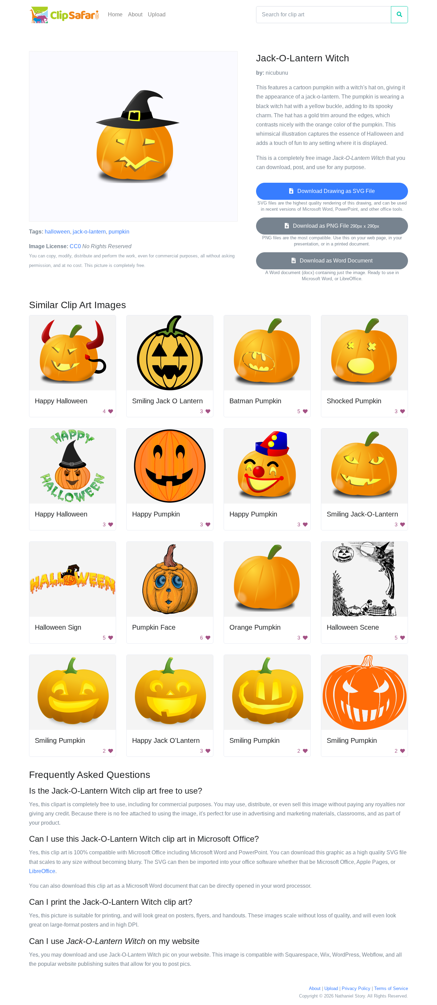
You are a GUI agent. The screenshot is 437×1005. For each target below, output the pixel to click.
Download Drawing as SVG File (334, 191)
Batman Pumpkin (255, 401)
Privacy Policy (356, 988)
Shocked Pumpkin (354, 401)
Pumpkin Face (153, 627)
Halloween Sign (58, 627)
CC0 (75, 246)
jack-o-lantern (89, 232)
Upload (157, 14)
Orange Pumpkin (255, 627)
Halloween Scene (353, 627)
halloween (57, 232)
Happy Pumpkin (156, 514)
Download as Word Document (334, 261)
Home (115, 14)
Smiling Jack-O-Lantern (362, 514)
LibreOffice (42, 871)
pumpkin (119, 232)
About (135, 14)
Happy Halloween (61, 401)
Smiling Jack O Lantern (167, 401)
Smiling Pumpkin (60, 740)
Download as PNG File (334, 226)
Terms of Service (391, 988)
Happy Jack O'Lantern (166, 740)
